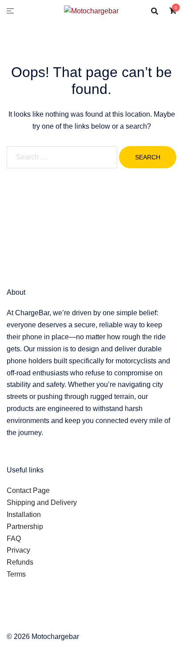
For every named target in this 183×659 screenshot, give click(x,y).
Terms (16, 574)
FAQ (14, 538)
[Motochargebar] (91, 10)
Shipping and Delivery (42, 502)
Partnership (25, 526)
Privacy (18, 550)
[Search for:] (62, 157)
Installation (24, 514)
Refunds (20, 562)
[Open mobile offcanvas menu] (10, 11)
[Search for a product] (154, 11)
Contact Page (28, 490)
